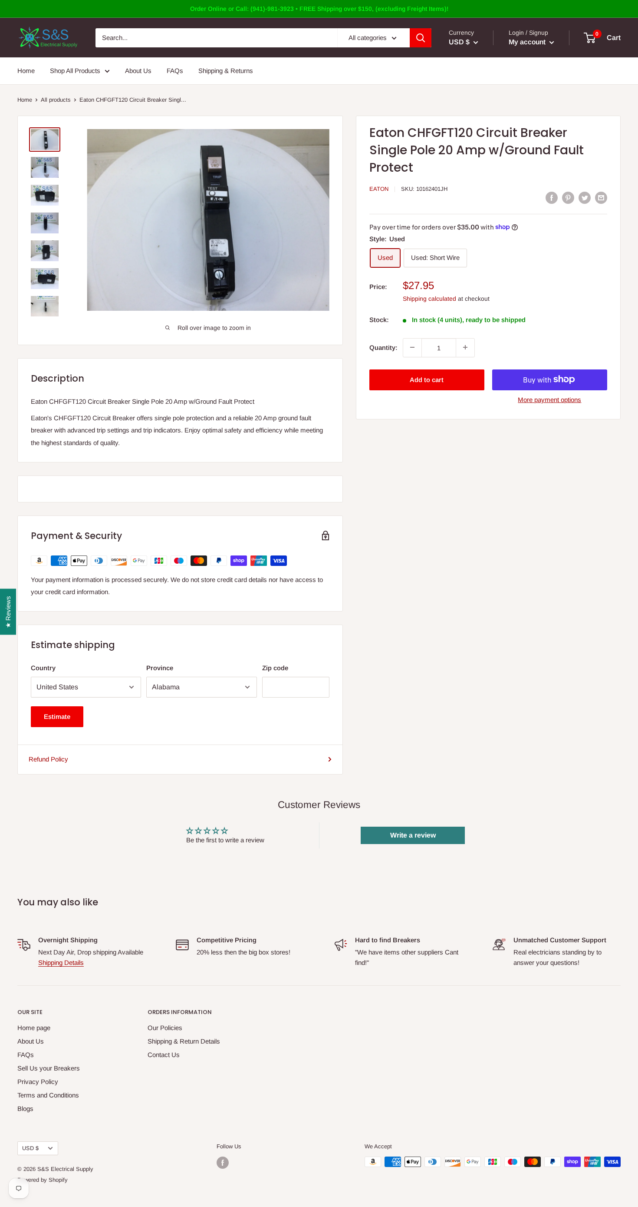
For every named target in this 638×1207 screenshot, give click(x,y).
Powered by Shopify (42, 1180)
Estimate (57, 716)
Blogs (25, 1108)
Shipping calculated (429, 298)
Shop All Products (75, 70)
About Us (138, 70)
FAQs (175, 70)
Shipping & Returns (225, 70)
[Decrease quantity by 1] (412, 347)
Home (26, 70)
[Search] (420, 37)
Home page (33, 1027)
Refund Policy (48, 759)
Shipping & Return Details (184, 1041)
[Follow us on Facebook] (223, 1163)
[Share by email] (601, 197)
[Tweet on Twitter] (585, 197)
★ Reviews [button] (8, 611)
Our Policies (165, 1027)
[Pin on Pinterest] (568, 197)
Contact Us (164, 1054)
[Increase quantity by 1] (465, 347)
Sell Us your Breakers (48, 1068)
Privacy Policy (37, 1081)
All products (56, 99)
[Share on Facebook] (552, 197)
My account (528, 42)
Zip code (275, 668)
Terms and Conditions (48, 1095)
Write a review (413, 835)
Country (43, 668)
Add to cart (427, 379)
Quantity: (383, 347)
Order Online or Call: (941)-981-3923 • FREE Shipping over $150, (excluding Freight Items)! (319, 8)
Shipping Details (61, 962)
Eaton (378, 189)
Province (159, 668)
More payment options (549, 399)
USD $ (30, 1148)
